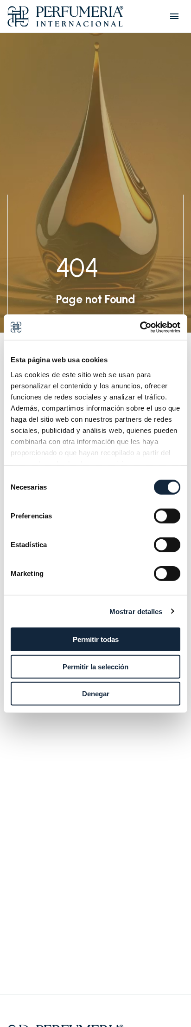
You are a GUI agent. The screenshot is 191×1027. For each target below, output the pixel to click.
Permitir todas (96, 639)
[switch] (167, 516)
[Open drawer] (174, 16)
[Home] (65, 16)
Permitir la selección (95, 666)
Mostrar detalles (136, 611)
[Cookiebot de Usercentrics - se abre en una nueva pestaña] (139, 327)
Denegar (95, 694)
